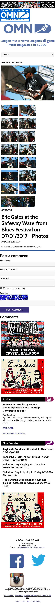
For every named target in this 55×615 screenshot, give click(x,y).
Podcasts (8, 399)
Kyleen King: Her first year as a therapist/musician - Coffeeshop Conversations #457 (21, 407)
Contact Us (9, 595)
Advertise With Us (38, 596)
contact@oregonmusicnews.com (31, 547)
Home (4, 62)
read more (8, 428)
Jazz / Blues (17, 62)
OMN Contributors (22, 601)
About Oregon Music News (26, 595)
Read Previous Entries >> (14, 433)
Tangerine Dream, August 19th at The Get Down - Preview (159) (26, 458)
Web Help (36, 601)
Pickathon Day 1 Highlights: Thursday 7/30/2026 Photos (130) (24, 466)
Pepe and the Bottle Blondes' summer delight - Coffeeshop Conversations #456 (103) (26, 483)
